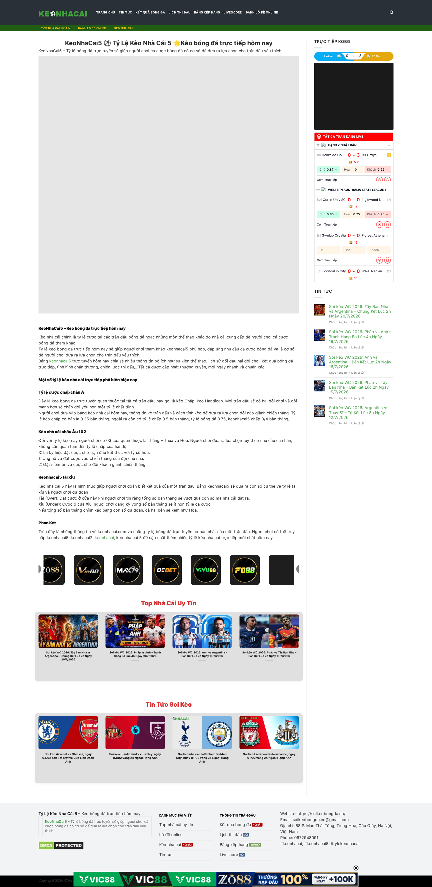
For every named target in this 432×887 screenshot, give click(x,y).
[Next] (300, 645)
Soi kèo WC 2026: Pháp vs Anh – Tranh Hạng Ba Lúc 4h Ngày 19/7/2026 (135, 654)
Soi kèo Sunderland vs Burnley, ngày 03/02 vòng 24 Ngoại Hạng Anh (135, 756)
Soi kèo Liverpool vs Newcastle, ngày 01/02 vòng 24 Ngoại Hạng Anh (269, 756)
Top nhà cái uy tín (55, 28)
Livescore (233, 12)
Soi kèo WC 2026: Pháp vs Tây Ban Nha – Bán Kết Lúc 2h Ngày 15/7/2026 (269, 654)
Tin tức (125, 12)
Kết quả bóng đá (150, 12)
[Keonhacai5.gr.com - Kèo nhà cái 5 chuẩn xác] (63, 12)
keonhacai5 (60, 360)
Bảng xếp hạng (207, 12)
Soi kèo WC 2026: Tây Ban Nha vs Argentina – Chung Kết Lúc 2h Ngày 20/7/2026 (68, 656)
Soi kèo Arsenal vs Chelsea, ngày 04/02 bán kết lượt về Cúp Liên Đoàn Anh (68, 757)
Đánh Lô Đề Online (262, 12)
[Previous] (37, 645)
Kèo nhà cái (123, 28)
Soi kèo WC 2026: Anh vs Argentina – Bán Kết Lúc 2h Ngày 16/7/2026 (202, 654)
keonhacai (104, 537)
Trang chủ (105, 12)
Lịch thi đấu (179, 12)
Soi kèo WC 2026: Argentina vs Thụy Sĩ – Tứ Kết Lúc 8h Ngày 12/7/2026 (358, 412)
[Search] (392, 12)
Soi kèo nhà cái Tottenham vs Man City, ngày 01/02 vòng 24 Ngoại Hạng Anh (202, 757)
